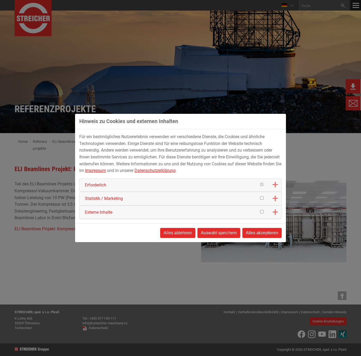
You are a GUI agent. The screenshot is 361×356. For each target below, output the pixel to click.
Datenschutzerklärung (155, 170)
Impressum (95, 170)
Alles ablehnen (178, 233)
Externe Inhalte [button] (98, 212)
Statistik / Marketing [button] (104, 198)
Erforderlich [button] (95, 185)
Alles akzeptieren (262, 233)
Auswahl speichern (219, 233)
